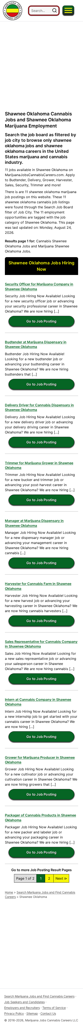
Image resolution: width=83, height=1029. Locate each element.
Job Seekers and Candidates (24, 1002)
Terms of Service (54, 1007)
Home (9, 892)
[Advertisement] (41, 62)
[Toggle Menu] (68, 10)
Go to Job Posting (41, 321)
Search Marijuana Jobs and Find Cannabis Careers (39, 996)
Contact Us (48, 1013)
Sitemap (32, 1013)
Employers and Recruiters (22, 1007)
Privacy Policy (14, 1013)
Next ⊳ (61, 878)
